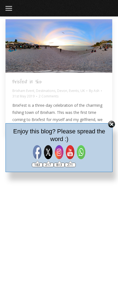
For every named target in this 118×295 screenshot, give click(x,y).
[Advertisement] (59, 200)
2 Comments (48, 96)
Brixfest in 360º (27, 82)
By (94, 90)
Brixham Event (23, 90)
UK (82, 90)
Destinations (45, 90)
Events (74, 90)
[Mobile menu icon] (8, 8)
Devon (62, 90)
